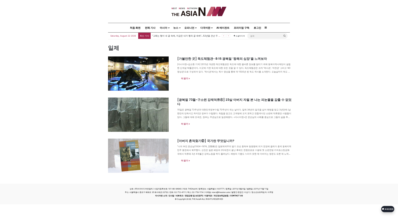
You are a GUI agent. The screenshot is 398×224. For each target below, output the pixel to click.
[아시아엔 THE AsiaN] (199, 11)
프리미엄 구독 (241, 27)
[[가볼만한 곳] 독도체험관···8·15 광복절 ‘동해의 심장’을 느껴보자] (140, 73)
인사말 (171, 195)
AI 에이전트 (222, 27)
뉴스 (175, 27)
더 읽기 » (185, 78)
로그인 (257, 27)
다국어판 (205, 27)
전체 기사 (150, 27)
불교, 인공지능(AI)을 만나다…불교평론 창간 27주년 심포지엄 (182, 35)
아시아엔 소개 (161, 195)
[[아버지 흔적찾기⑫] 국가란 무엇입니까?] (140, 156)
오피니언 (189, 27)
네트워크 (179, 195)
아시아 (163, 27)
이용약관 (208, 195)
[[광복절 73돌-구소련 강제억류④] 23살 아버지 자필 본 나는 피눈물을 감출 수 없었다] (140, 115)
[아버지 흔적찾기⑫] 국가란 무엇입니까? (205, 141)
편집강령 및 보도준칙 (194, 195)
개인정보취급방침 (221, 195)
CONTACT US (236, 195)
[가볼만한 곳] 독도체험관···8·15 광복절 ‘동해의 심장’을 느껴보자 (222, 58)
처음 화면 (135, 27)
